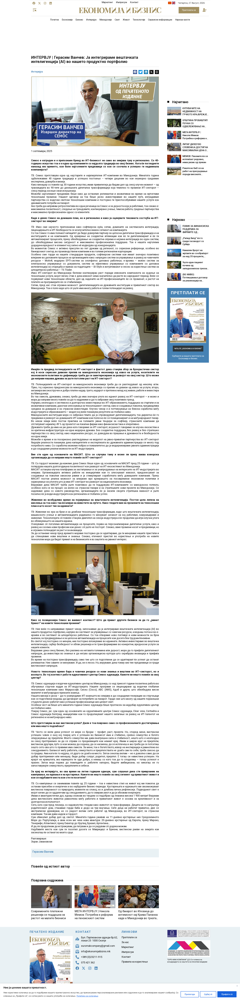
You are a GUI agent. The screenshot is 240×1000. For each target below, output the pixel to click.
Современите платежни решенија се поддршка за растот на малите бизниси (48, 915)
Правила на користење (135, 961)
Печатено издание (47, 931)
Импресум (121, 2)
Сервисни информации (160, 19)
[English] (173, 3)
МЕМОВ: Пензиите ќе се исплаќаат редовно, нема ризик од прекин (195, 159)
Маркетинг (107, 2)
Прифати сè (226, 994)
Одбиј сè (208, 994)
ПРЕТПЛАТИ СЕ (188, 292)
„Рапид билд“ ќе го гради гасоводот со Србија (193, 241)
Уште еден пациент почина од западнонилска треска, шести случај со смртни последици (195, 268)
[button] (204, 10)
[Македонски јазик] (169, 3)
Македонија (105, 19)
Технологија (139, 19)
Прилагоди (190, 994)
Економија (67, 19)
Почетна (54, 19)
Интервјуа (91, 19)
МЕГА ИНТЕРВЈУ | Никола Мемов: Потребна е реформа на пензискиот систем (94, 915)
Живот (126, 19)
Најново (178, 220)
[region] (120, 991)
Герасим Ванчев (42, 851)
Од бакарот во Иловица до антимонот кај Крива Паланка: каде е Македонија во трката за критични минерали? (138, 916)
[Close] (237, 985)
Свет (117, 19)
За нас (125, 942)
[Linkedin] (50, 3)
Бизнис (79, 19)
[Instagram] (45, 3)
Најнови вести (182, 19)
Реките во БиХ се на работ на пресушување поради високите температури (194, 171)
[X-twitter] (39, 3)
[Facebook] (33, 3)
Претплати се (129, 937)
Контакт (134, 2)
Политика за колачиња (87, 996)
